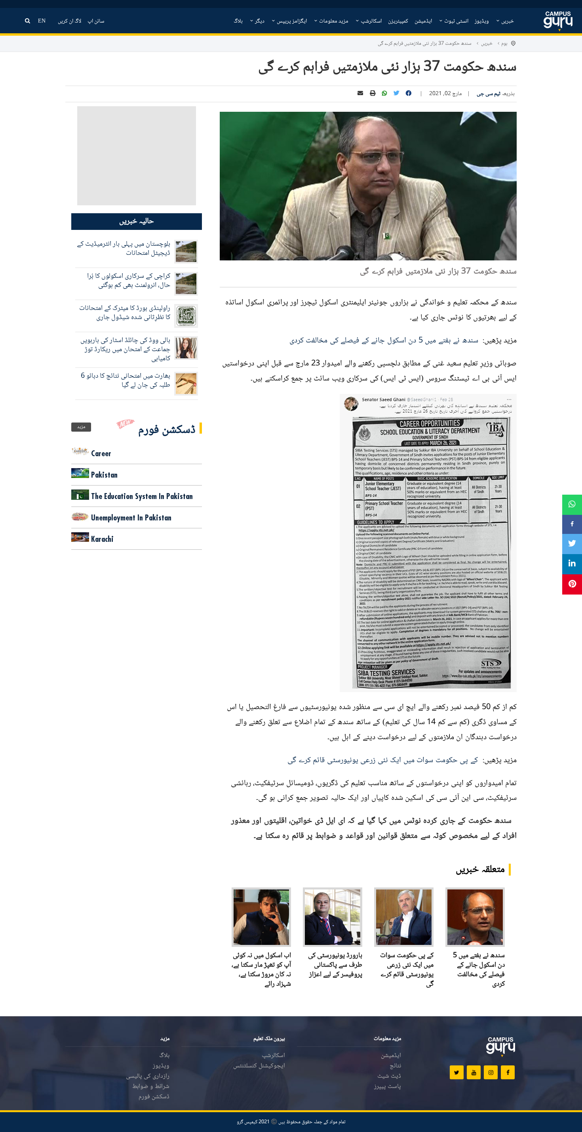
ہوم (504, 43)
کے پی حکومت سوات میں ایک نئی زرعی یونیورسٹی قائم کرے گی (383, 760)
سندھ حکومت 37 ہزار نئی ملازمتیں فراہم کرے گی (425, 43)
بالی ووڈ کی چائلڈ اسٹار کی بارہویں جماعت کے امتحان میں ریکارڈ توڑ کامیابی (125, 350)
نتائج (395, 1066)
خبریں (507, 21)
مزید (81, 427)
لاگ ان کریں (69, 21)
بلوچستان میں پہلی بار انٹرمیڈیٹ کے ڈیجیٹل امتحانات (123, 248)
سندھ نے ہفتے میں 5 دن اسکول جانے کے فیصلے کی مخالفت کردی (385, 341)
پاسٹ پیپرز (387, 1086)
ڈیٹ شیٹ (389, 1076)
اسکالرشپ (370, 21)
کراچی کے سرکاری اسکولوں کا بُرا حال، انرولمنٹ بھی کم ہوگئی (128, 280)
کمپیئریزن (398, 21)
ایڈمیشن (423, 21)
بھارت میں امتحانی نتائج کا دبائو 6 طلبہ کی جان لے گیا (125, 380)
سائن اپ (95, 21)
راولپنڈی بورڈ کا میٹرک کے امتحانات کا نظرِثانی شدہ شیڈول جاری (124, 312)
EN (42, 21)
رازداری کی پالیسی (147, 1076)
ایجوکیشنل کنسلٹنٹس (259, 1066)
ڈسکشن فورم (154, 1097)
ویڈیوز (482, 21)
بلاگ (238, 21)
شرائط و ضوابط (150, 1086)
